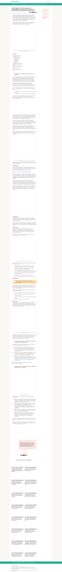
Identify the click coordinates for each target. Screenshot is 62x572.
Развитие (29, 4)
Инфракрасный (16, 59)
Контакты (49, 1)
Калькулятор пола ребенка (45, 14)
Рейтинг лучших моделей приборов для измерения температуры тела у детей (18, 67)
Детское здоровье (43, 4)
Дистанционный (16, 61)
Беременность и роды (15, 4)
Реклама (27, 562)
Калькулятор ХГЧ (44, 12)
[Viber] (25, 455)
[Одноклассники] (22, 455)
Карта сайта (32, 562)
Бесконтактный (16, 60)
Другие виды (15, 62)
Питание (38, 4)
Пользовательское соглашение (20, 562)
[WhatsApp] (26, 455)
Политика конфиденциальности (15, 566)
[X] (23, 455)
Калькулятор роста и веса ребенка (45, 18)
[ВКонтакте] (21, 455)
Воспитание (34, 4)
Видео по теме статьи (16, 68)
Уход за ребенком (24, 4)
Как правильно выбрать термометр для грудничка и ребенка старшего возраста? (17, 64)
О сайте (46, 1)
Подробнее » (32, 446)
